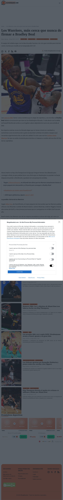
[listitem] (31, 244)
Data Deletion (22, 277)
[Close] (59, 222)
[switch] (52, 248)
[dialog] (31, 250)
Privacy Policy (40, 277)
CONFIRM (20, 271)
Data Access (31, 277)
